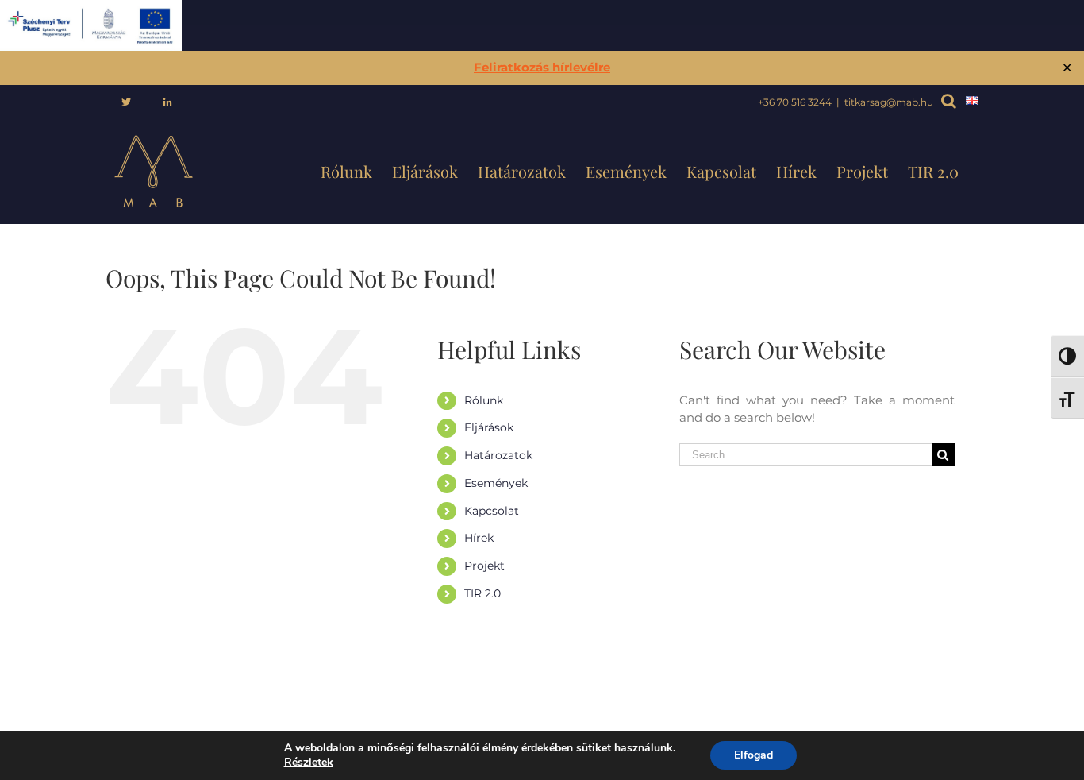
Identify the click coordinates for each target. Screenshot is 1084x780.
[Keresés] (944, 103)
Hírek (479, 538)
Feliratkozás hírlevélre (542, 67)
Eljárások (488, 427)
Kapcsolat (491, 511)
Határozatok (498, 455)
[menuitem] (126, 102)
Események (496, 483)
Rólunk (483, 400)
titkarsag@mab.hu (888, 102)
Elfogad (753, 755)
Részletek (308, 762)
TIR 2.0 (482, 593)
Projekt (484, 565)
